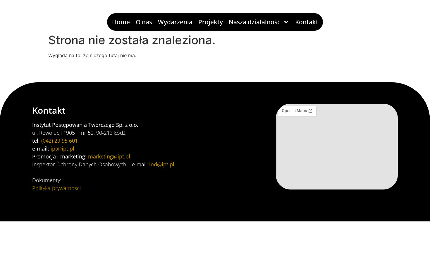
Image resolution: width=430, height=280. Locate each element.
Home (121, 22)
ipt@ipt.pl (62, 148)
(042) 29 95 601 (59, 140)
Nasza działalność (254, 22)
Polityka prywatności (56, 188)
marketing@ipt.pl (109, 156)
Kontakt (306, 22)
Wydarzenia (175, 22)
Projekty (210, 22)
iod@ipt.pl (161, 164)
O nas (144, 22)
